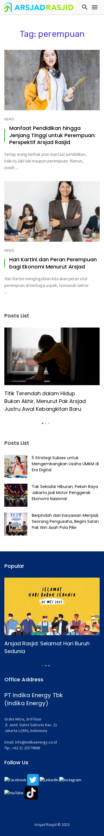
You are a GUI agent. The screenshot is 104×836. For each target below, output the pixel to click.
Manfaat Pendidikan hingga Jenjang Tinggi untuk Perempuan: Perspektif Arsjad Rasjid (52, 135)
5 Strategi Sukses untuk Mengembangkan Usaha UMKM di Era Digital (65, 464)
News (9, 119)
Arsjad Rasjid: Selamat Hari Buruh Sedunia (47, 647)
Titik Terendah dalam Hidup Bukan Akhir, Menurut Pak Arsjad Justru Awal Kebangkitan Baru (45, 401)
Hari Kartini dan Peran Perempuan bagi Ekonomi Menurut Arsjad (53, 263)
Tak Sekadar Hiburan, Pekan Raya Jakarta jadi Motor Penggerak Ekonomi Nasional (65, 493)
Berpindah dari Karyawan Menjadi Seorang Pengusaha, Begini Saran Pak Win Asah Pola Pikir (65, 521)
